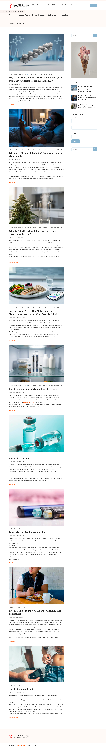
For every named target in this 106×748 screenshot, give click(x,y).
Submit (76, 141)
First (72, 125)
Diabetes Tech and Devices (18, 74)
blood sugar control (29, 402)
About (77, 4)
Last (72, 131)
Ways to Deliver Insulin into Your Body (28, 532)
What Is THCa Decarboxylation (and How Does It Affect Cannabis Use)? (33, 232)
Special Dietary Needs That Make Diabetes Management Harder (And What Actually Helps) (33, 312)
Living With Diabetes (22, 745)
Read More (12, 104)
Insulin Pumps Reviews (51, 5)
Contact (85, 4)
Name (73, 118)
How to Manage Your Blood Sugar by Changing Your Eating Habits (35, 612)
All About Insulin (39, 5)
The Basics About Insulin (21, 689)
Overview (63, 4)
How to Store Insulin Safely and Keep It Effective (33, 388)
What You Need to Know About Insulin (40, 74)
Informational (32, 149)
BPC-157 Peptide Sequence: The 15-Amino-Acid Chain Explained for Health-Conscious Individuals (36, 79)
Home (32, 4)
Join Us (93, 5)
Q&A (71, 4)
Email (73, 134)
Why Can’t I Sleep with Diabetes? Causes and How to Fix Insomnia (35, 155)
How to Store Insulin (19, 458)
